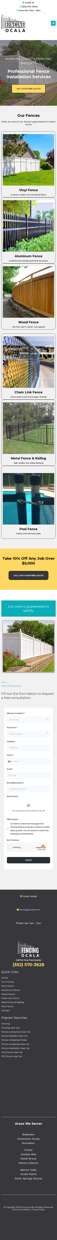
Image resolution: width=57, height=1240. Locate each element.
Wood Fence (8, 994)
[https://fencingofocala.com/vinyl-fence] (28, 160)
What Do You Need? (16, 713)
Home (4, 978)
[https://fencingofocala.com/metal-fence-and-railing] (28, 428)
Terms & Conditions (21, 1209)
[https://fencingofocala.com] (13, 23)
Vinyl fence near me (12, 1052)
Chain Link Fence (10, 998)
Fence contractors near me (15, 1032)
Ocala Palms (28, 1174)
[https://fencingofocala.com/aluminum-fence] (28, 226)
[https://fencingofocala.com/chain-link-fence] (28, 362)
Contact (5, 1010)
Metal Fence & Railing (12, 1002)
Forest (28, 1150)
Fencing (5, 1023)
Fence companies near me (15, 1044)
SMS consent (12, 819)
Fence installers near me (14, 1036)
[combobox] (28, 719)
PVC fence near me (11, 1056)
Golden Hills (28, 1154)
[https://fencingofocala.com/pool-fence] (28, 499)
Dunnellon (28, 1143)
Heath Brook (28, 1158)
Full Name (11, 742)
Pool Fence (7, 1006)
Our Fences (7, 982)
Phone (10, 755)
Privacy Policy (38, 1209)
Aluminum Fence (10, 990)
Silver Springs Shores (28, 1178)
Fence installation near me (15, 1048)
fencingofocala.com (29, 909)
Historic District (29, 1163)
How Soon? (12, 727)
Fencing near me (10, 1028)
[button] (53, 23)
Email (10, 769)
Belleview (28, 1134)
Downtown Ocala (28, 1139)
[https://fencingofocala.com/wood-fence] (28, 292)
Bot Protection (13, 840)
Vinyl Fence (7, 986)
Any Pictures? (12, 796)
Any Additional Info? (15, 783)
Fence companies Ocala (14, 1040)
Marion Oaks (28, 1170)
